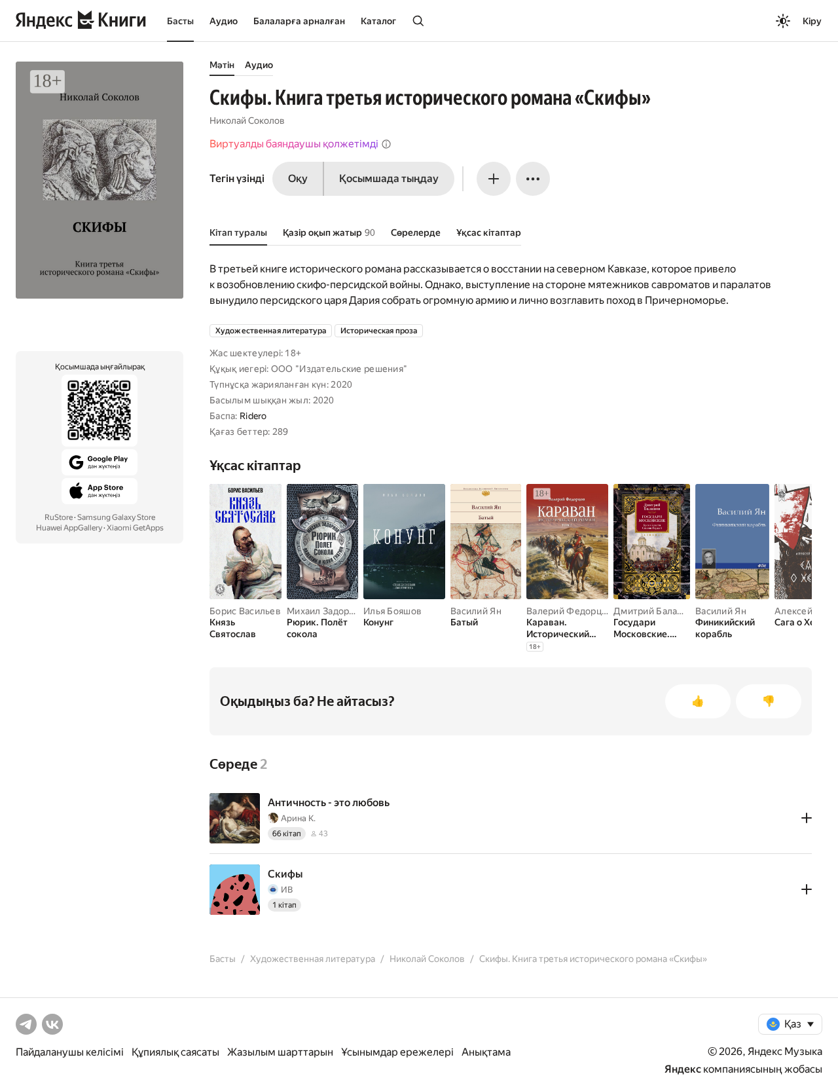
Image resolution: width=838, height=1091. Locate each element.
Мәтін (222, 65)
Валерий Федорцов (569, 611)
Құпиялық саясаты (175, 1052)
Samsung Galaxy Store (116, 517)
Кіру (812, 21)
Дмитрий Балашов (654, 611)
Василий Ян (475, 611)
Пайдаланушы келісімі (70, 1052)
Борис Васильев (245, 611)
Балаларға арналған (299, 21)
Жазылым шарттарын (280, 1052)
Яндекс (683, 1069)
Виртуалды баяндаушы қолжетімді (294, 144)
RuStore (59, 517)
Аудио (224, 21)
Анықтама (486, 1052)
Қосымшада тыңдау (389, 178)
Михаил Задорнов (326, 611)
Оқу (298, 178)
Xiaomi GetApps (135, 527)
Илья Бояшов (392, 611)
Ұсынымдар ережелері (397, 1052)
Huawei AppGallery (69, 527)
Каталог (378, 21)
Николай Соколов (247, 120)
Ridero (253, 416)
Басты (180, 21)
